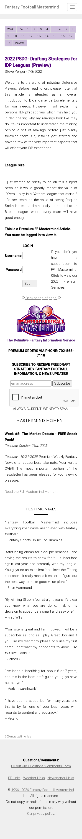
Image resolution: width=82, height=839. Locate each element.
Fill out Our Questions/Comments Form (41, 766)
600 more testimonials (18, 736)
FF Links (14, 778)
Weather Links (34, 778)
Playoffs (20, 43)
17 (70, 36)
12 (31, 36)
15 (54, 36)
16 (62, 36)
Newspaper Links (61, 778)
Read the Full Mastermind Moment (31, 492)
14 (47, 36)
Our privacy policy (40, 814)
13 (39, 36)
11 (23, 36)
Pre (21, 29)
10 (15, 36)
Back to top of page (41, 298)
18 (8, 43)
